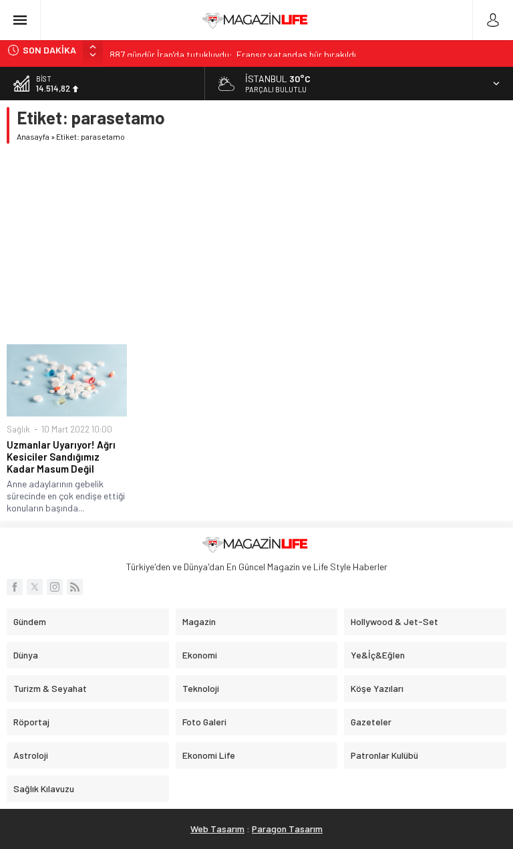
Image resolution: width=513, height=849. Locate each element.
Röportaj (31, 721)
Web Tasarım (217, 828)
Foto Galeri (204, 721)
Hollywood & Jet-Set (394, 621)
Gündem (29, 621)
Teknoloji (200, 688)
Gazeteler (371, 721)
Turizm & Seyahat (50, 688)
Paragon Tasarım (287, 828)
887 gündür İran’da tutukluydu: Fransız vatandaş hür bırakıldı (233, 49)
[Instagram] (55, 587)
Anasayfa (33, 136)
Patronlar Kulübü (384, 755)
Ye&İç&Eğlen (378, 654)
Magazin (199, 621)
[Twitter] (35, 587)
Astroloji (30, 755)
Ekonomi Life (208, 755)
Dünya (25, 654)
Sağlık (18, 429)
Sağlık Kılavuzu (43, 788)
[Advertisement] (256, 244)
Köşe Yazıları (377, 688)
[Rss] (75, 587)
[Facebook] (15, 587)
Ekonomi (199, 654)
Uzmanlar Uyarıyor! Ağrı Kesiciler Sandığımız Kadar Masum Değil (61, 457)
